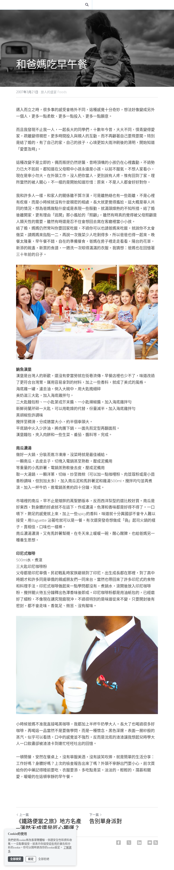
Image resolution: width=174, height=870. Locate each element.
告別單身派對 (105, 821)
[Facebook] (118, 842)
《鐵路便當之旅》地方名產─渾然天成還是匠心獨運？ (48, 824)
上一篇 (24, 814)
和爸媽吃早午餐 (51, 64)
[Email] (149, 842)
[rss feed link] (155, 842)
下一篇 (94, 814)
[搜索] (87, 5)
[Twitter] (129, 842)
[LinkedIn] (139, 842)
